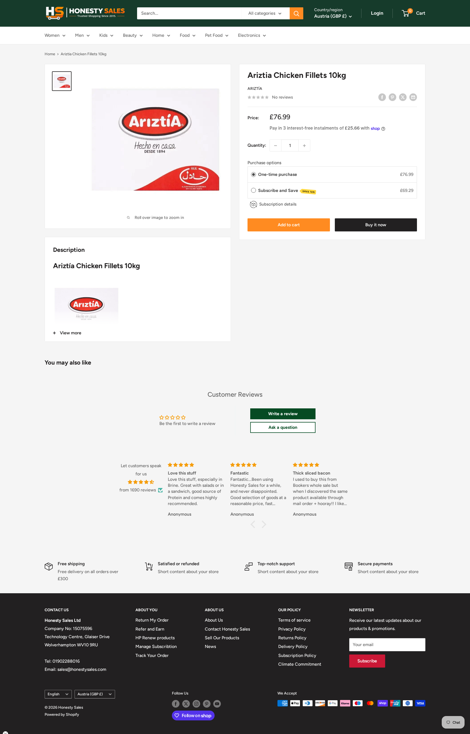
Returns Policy (292, 637)
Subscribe (367, 660)
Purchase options (264, 163)
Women (52, 35)
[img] (141, 482)
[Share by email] (413, 97)
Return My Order (152, 620)
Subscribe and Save (286, 191)
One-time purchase (277, 174)
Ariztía (255, 89)
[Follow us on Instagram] (196, 704)
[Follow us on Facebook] (176, 704)
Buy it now (375, 225)
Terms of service (294, 620)
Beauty (130, 35)
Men (79, 35)
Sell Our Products (222, 637)
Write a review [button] (283, 413)
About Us (214, 620)
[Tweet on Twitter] (403, 97)
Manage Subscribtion (156, 646)
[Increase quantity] (304, 145)
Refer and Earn (149, 629)
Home (158, 35)
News (210, 646)
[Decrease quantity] (275, 145)
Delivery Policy (293, 646)
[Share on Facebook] (382, 97)
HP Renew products (155, 637)
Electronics (249, 35)
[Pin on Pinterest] (392, 97)
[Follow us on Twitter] (186, 704)
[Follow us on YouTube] (217, 704)
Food (185, 35)
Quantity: (257, 145)
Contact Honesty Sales (227, 629)
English (54, 694)
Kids (103, 35)
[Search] (296, 13)
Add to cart (289, 225)
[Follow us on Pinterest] (207, 704)
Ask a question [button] (282, 427)
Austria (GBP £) (90, 694)
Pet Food (213, 35)
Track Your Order (152, 655)
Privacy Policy (292, 629)
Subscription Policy (297, 655)
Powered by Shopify (62, 714)
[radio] (253, 174)
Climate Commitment (299, 664)
